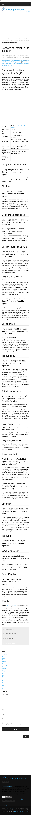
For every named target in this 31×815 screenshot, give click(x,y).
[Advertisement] (15, 21)
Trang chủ (4, 38)
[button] (28, 4)
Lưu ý (14, 63)
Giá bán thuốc (17, 811)
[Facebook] (2, 805)
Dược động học (17, 65)
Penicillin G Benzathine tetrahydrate (9, 42)
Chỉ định (7, 62)
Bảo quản (26, 63)
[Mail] (3, 805)
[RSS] (4, 805)
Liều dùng (13, 62)
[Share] (5, 805)
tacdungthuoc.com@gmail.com (19, 799)
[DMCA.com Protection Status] (7, 797)
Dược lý (10, 65)
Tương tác (20, 63)
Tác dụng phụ (8, 63)
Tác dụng (4, 65)
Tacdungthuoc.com (7, 786)
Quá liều (19, 62)
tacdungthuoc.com (11, 605)
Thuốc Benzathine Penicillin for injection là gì (13, 60)
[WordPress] (7, 805)
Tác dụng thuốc (25, 811)
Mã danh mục (15, 813)
